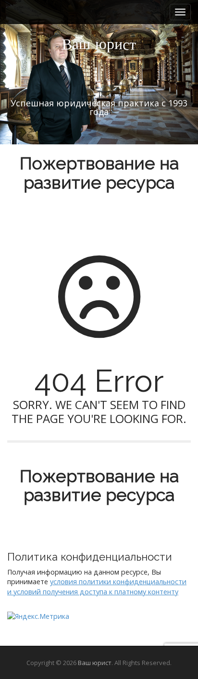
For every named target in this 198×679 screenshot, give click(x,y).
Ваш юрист (94, 662)
